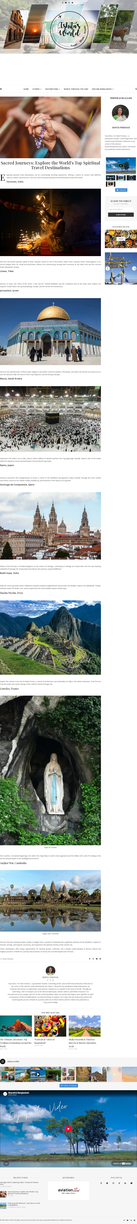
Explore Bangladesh (102, 89)
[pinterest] (72, 3)
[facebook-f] (62, 3)
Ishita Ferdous (7, 959)
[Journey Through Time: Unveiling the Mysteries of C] (129, 1074)
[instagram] (69, 3)
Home (26, 89)
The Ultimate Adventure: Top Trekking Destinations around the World (16, 1043)
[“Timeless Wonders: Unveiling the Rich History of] (98, 1074)
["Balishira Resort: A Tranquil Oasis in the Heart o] (83, 1074)
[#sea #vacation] (22, 1074)
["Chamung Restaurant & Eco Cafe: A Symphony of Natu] (53, 1074)
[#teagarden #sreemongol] (114, 1074)
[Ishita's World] (68, 30)
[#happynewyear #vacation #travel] (7, 1074)
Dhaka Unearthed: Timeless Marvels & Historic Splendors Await (82, 1043)
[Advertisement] (68, 70)
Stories (36, 89)
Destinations (51, 89)
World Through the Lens (76, 89)
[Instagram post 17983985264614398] (38, 1074)
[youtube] (66, 3)
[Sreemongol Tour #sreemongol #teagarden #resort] (68, 1074)
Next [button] (134, 268)
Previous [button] (108, 268)
